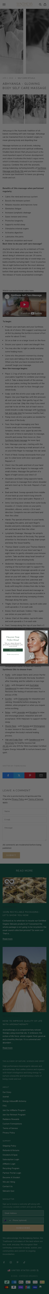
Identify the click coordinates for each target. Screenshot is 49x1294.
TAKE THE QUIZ (12, 650)
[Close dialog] (46, 632)
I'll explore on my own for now (13, 654)
